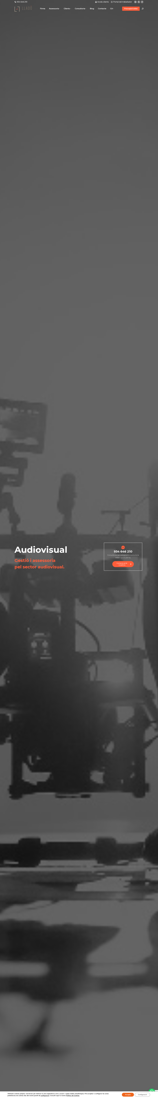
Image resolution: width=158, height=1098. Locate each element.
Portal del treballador (122, 2)
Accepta (128, 1095)
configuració (45, 1096)
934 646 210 (22, 2)
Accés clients (103, 2)
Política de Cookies (72, 1096)
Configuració (142, 1095)
